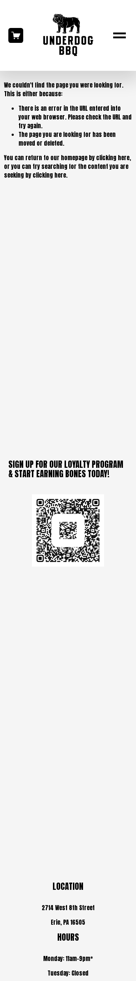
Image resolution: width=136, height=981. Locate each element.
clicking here (112, 157)
